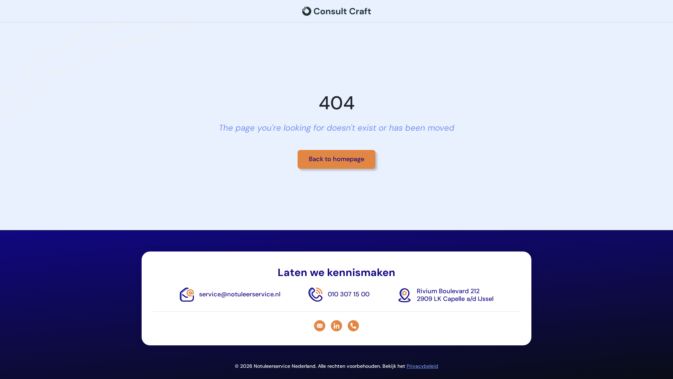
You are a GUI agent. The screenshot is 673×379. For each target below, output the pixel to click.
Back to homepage (336, 159)
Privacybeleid (422, 366)
